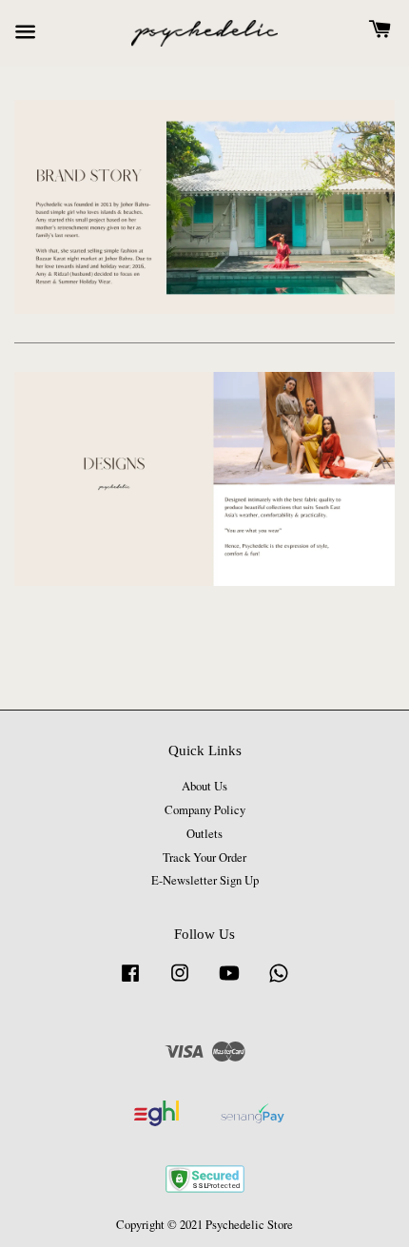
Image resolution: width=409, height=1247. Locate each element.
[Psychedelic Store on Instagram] (179, 982)
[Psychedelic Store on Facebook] (130, 982)
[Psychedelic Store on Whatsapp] (278, 982)
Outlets (204, 834)
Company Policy (205, 810)
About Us (204, 786)
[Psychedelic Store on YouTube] (229, 982)
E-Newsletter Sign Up (205, 880)
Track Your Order (204, 857)
